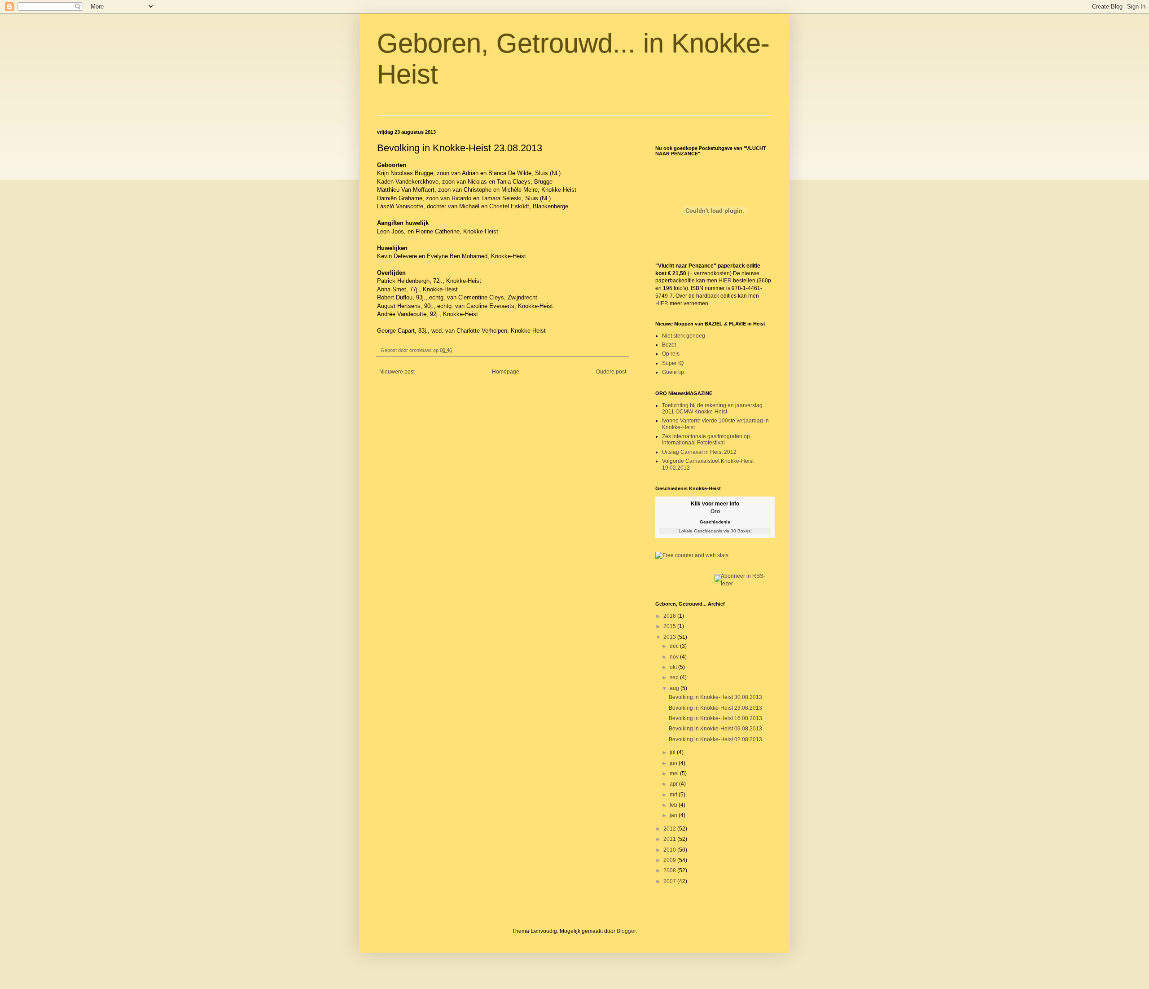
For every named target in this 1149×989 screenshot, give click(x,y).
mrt (674, 794)
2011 (670, 839)
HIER (725, 280)
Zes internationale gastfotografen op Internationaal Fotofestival (706, 439)
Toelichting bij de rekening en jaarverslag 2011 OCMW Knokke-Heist (712, 408)
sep (675, 677)
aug (675, 688)
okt (674, 667)
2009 (670, 860)
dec (675, 646)
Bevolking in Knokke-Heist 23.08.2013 (715, 708)
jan (674, 815)
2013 (670, 637)
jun (674, 763)
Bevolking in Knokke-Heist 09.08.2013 (715, 728)
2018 (670, 616)
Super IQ (673, 363)
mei (675, 773)
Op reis (671, 354)
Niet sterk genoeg (683, 336)
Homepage (505, 372)
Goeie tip (673, 372)
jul (673, 752)
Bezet (669, 345)
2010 (670, 850)
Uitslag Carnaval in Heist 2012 (699, 452)
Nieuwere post (397, 372)
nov (675, 657)
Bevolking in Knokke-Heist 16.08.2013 (715, 718)
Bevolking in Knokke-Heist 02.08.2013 (715, 739)
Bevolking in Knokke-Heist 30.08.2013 (715, 697)
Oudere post (611, 372)
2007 (670, 881)
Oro (715, 511)
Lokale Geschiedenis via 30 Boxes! (715, 530)
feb (674, 805)
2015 (670, 626)
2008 (670, 870)
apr (674, 784)
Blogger (626, 931)
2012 (670, 829)
